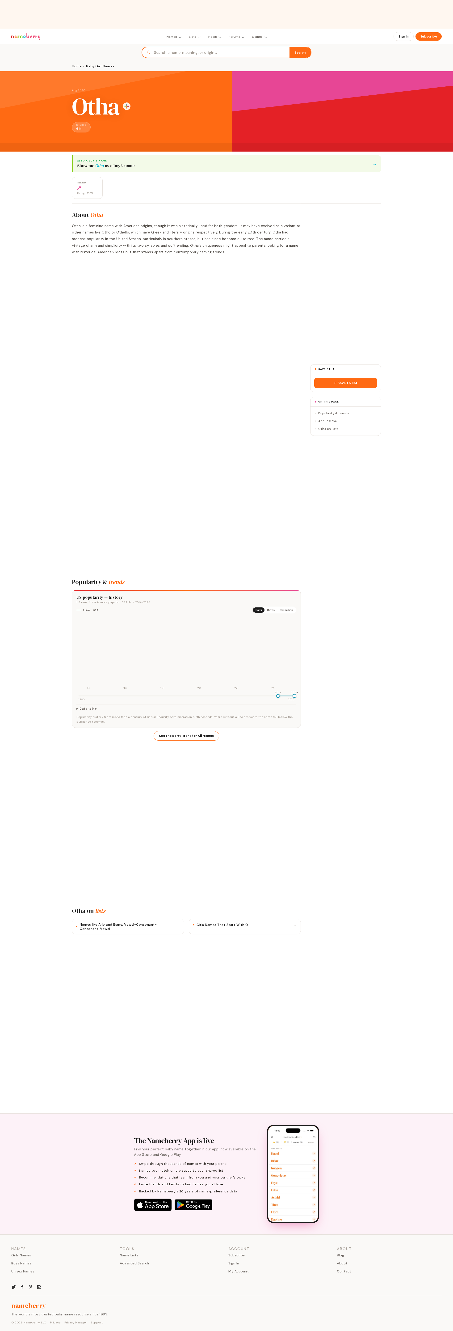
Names (172, 37)
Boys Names (21, 1263)
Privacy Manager (75, 1322)
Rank (259, 610)
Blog (340, 1255)
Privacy (55, 1322)
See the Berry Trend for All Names (186, 736)
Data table (88, 709)
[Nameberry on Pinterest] (30, 1286)
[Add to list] (126, 106)
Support (97, 1322)
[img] (186, 654)
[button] (345, 383)
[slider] (278, 696)
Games (257, 37)
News (212, 37)
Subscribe (428, 36)
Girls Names (21, 1255)
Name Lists (129, 1255)
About (342, 1263)
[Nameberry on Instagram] (39, 1286)
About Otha (327, 421)
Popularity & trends (333, 413)
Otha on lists (328, 429)
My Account (238, 1271)
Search (300, 53)
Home (77, 66)
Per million (286, 610)
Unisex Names (22, 1271)
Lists (193, 37)
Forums (234, 37)
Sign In (403, 36)
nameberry (28, 1305)
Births (271, 610)
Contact (344, 1271)
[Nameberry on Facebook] (22, 1286)
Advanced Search (134, 1263)
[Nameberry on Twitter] (13, 1286)
